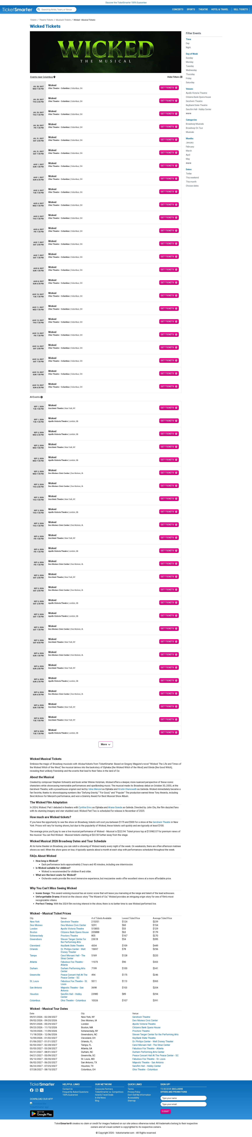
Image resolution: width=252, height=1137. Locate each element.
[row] (105, 87)
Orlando (34, 949)
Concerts (177, 9)
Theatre (203, 9)
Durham (34, 968)
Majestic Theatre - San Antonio (148, 1062)
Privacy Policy (134, 1092)
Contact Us (68, 1089)
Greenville (35, 974)
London (33, 928)
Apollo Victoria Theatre (72, 928)
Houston (34, 994)
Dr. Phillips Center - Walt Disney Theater (73, 950)
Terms (131, 1089)
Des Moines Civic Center (73, 925)
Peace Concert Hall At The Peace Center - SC (74, 976)
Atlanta (33, 962)
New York (35, 921)
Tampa (33, 955)
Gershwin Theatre (161, 822)
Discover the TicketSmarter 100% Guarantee (126, 2)
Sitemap (132, 1100)
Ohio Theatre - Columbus (73, 1000)
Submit (165, 1111)
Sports (191, 9)
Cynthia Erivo (85, 807)
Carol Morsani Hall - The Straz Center (73, 957)
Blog (97, 1100)
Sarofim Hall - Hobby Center (146, 1066)
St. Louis (34, 981)
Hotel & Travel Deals (104, 1095)
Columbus (35, 1000)
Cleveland (35, 945)
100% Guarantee (70, 1095)
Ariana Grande (115, 807)
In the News (100, 1098)
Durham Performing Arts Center (148, 1052)
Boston (33, 932)
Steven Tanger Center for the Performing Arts (73, 940)
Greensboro (36, 939)
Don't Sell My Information (139, 1095)
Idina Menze (94, 789)
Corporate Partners (104, 1089)
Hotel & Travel (219, 9)
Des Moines (36, 925)
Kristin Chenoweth (127, 789)
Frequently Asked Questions (75, 1092)
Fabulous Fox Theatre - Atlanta (147, 1048)
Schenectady (36, 935)
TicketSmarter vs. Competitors (109, 1092)
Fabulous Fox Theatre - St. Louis (148, 1059)
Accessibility (133, 1098)
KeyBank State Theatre (72, 945)
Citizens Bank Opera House (75, 932)
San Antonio (36, 987)
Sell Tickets (241, 9)
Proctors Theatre (69, 935)
